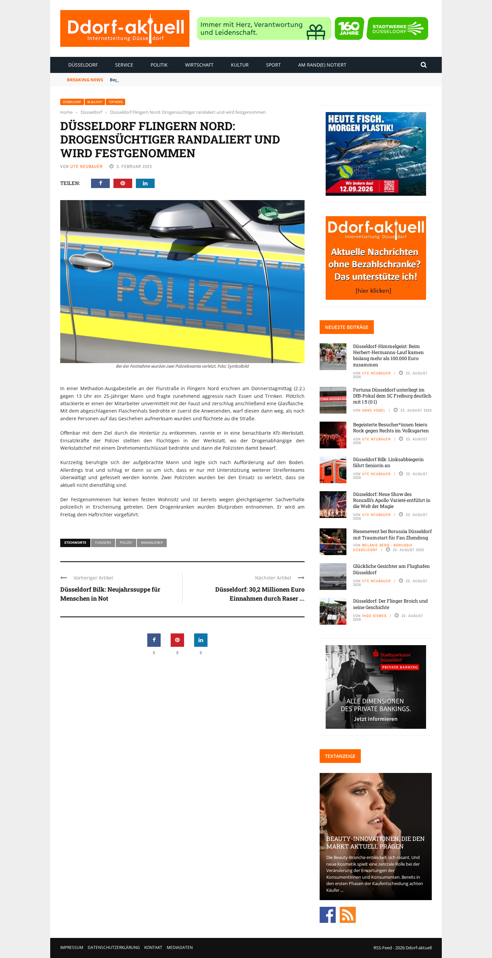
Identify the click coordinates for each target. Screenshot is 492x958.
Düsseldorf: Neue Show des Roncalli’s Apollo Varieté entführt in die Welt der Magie (391, 500)
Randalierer (152, 542)
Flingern (103, 542)
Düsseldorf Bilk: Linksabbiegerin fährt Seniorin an (388, 462)
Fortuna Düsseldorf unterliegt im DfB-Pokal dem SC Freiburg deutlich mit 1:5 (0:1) (392, 395)
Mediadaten (180, 947)
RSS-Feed (383, 948)
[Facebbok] (328, 914)
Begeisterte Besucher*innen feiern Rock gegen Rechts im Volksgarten (391, 427)
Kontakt (153, 947)
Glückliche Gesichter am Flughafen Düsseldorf (391, 569)
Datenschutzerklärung (114, 947)
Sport (273, 65)
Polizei (126, 542)
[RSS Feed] (348, 914)
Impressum (71, 947)
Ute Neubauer (86, 166)
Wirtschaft (199, 65)
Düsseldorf (83, 65)
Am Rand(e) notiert (322, 65)
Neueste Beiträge (346, 327)
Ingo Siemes (374, 615)
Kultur (240, 65)
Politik (159, 65)
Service (124, 65)
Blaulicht (94, 102)
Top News (115, 102)
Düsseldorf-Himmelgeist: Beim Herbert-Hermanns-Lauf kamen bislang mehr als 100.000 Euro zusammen (388, 355)
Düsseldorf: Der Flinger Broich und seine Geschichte (390, 604)
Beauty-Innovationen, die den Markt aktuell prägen (375, 842)
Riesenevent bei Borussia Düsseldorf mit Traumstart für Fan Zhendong (392, 534)
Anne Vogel (374, 410)
